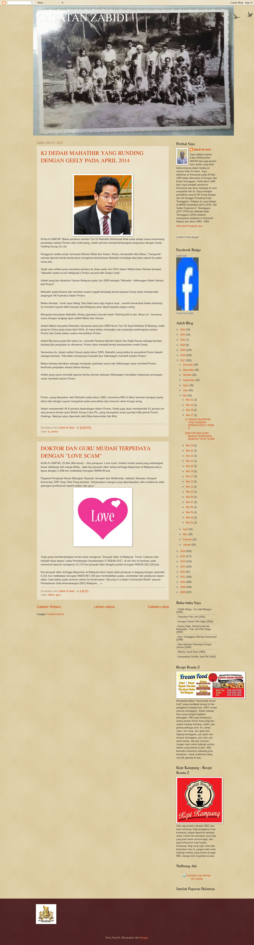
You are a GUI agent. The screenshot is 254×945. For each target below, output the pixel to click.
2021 (183, 339)
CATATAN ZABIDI (82, 17)
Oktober (187, 375)
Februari (187, 539)
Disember (188, 364)
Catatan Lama (158, 607)
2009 (183, 587)
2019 (183, 350)
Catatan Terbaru (49, 607)
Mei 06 (190, 507)
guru (58, 594)
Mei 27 (190, 415)
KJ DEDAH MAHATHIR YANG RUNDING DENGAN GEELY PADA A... (199, 423)
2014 (183, 561)
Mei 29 (190, 410)
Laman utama (104, 607)
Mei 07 (190, 502)
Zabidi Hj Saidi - (203, 149)
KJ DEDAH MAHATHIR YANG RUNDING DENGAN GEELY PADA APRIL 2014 (92, 156)
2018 (183, 355)
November (189, 369)
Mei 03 (190, 517)
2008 (183, 592)
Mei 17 (190, 476)
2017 (183, 360)
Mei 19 (190, 471)
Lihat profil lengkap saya (189, 226)
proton (54, 431)
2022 (183, 334)
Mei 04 (190, 512)
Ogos (186, 385)
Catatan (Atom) (55, 614)
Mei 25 (190, 450)
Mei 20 (190, 466)
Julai (186, 390)
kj (49, 431)
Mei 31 (190, 399)
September (189, 380)
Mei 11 (190, 486)
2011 (183, 576)
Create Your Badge (184, 313)
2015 (183, 556)
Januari (187, 544)
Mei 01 (190, 522)
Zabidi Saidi (181, 256)
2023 (183, 329)
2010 (183, 582)
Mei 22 (190, 455)
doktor (51, 594)
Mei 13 (190, 481)
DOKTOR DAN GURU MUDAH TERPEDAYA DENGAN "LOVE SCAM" (96, 451)
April (186, 529)
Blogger (144, 937)
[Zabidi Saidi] (187, 309)
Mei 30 (190, 405)
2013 (183, 566)
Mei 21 (190, 460)
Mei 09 (190, 497)
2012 (183, 571)
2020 (183, 345)
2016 (183, 551)
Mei (185, 395)
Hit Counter (197, 878)
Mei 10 (190, 491)
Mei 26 (190, 445)
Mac (185, 534)
